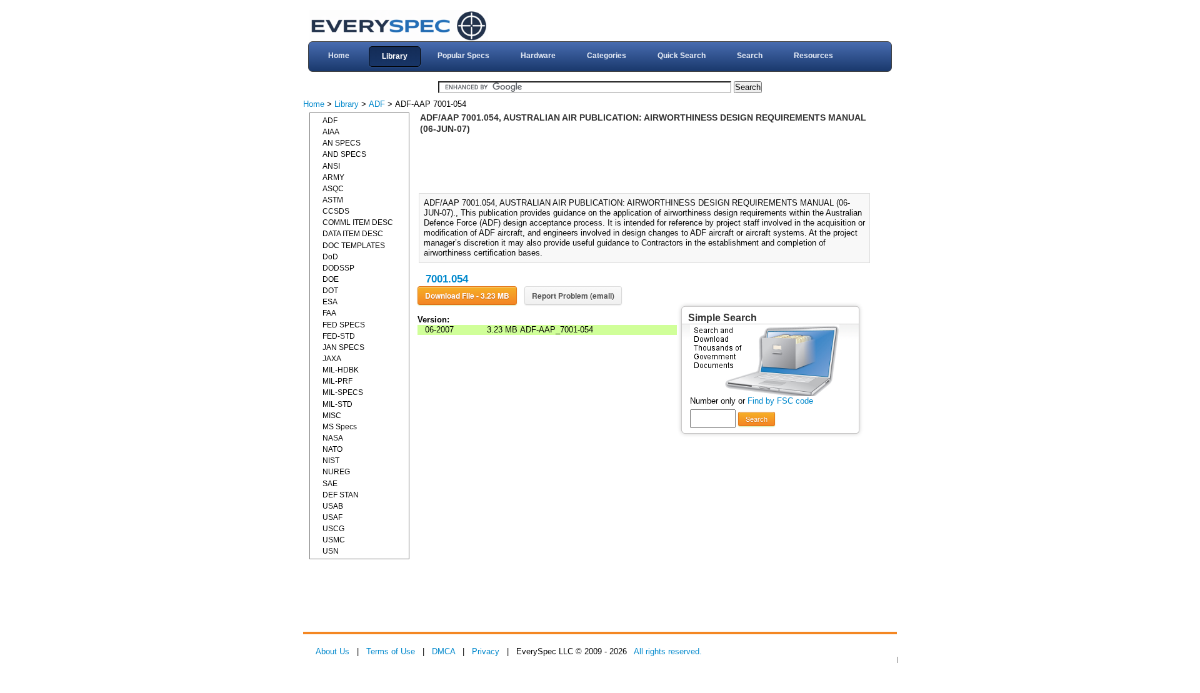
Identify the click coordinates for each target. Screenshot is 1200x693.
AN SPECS (341, 143)
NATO (332, 449)
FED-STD (338, 336)
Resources (813, 55)
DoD (330, 256)
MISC (331, 415)
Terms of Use (390, 651)
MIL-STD (337, 404)
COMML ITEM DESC (357, 222)
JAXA (331, 358)
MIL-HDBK (340, 370)
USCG (333, 528)
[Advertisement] (648, 162)
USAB (332, 506)
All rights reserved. (668, 651)
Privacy (485, 651)
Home (338, 55)
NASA (332, 438)
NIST (330, 460)
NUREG (336, 471)
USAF (332, 517)
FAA (329, 313)
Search (749, 55)
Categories (606, 55)
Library (395, 56)
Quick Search (682, 55)
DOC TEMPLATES (353, 245)
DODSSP (338, 268)
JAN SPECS (343, 347)
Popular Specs (463, 55)
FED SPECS (343, 325)
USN (330, 551)
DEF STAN (340, 495)
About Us (332, 651)
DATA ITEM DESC (352, 233)
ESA (330, 301)
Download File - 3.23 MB (467, 295)
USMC (333, 540)
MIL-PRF (337, 381)
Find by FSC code (780, 401)
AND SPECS (344, 154)
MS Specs (339, 426)
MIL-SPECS (342, 392)
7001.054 (447, 279)
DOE (330, 279)
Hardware (538, 55)
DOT (330, 290)
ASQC (333, 188)
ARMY (333, 177)
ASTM (332, 200)
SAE (330, 483)
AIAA (330, 131)
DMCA (443, 651)
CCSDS (335, 211)
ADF (377, 104)
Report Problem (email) (573, 295)
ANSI (331, 166)
